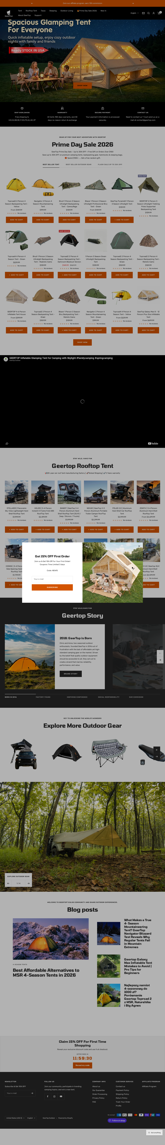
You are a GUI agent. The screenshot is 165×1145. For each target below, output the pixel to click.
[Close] (139, 546)
